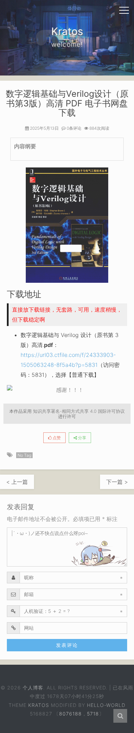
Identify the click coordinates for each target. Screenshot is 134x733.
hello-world (106, 705)
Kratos (38, 705)
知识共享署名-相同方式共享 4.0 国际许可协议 (79, 411)
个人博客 (33, 687)
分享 (81, 437)
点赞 (56, 437)
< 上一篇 (17, 481)
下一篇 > (117, 481)
